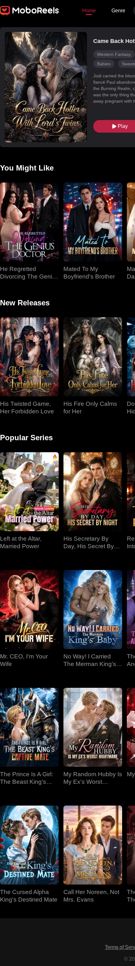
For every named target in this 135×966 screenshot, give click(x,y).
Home (89, 10)
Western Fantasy (114, 54)
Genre (118, 10)
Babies (104, 63)
